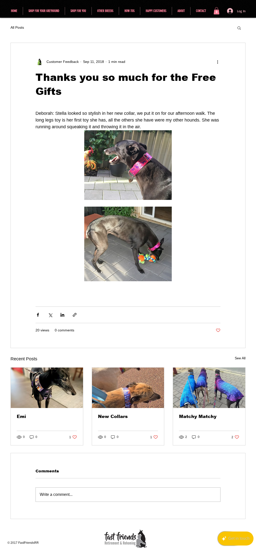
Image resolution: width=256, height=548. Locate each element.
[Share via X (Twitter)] (50, 314)
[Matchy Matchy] (209, 388)
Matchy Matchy (197, 416)
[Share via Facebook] (38, 314)
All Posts (17, 27)
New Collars (113, 416)
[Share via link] (74, 314)
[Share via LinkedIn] (62, 314)
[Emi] (47, 388)
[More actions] (217, 62)
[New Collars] (128, 388)
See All (240, 358)
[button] (217, 10)
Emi (21, 416)
